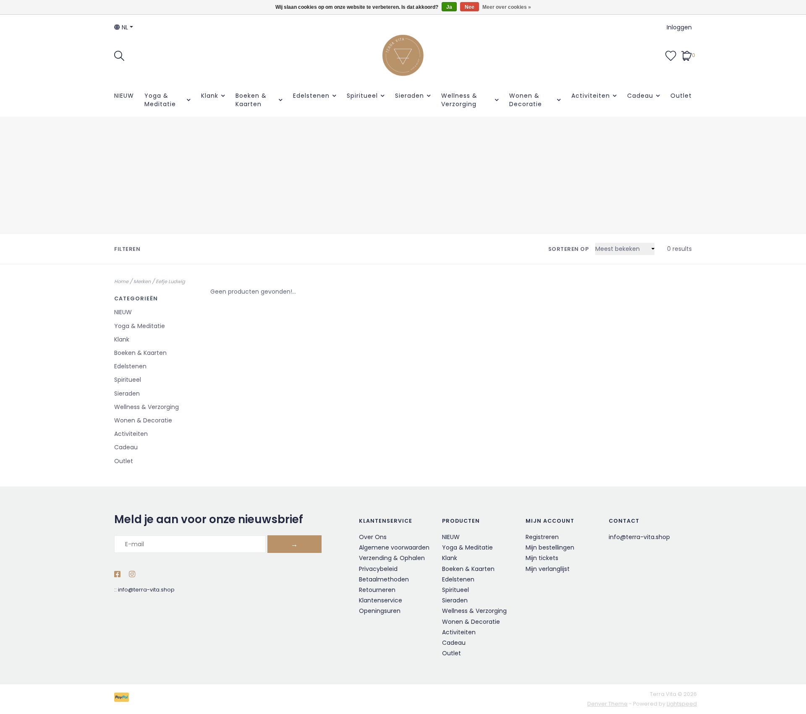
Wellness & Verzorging (459, 99)
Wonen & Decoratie (525, 99)
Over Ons (373, 537)
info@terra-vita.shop (146, 589)
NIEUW (124, 95)
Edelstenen (311, 95)
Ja (449, 7)
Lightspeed (682, 703)
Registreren (542, 537)
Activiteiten (590, 95)
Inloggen (679, 27)
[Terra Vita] (403, 55)
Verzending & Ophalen (392, 558)
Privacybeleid (378, 569)
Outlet (681, 95)
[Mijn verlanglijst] (670, 55)
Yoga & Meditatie (160, 99)
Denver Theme (607, 703)
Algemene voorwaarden (394, 547)
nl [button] (124, 27)
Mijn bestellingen (550, 547)
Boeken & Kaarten (251, 99)
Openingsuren (379, 611)
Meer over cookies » (506, 7)
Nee (469, 7)
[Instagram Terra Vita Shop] (132, 574)
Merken (142, 281)
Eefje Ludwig (170, 281)
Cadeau (640, 95)
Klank (209, 95)
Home (121, 281)
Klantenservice (380, 600)
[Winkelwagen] (686, 55)
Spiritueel (362, 95)
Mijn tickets (542, 558)
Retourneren (377, 590)
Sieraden (409, 95)
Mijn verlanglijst (548, 569)
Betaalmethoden (384, 579)
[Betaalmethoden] (123, 698)
